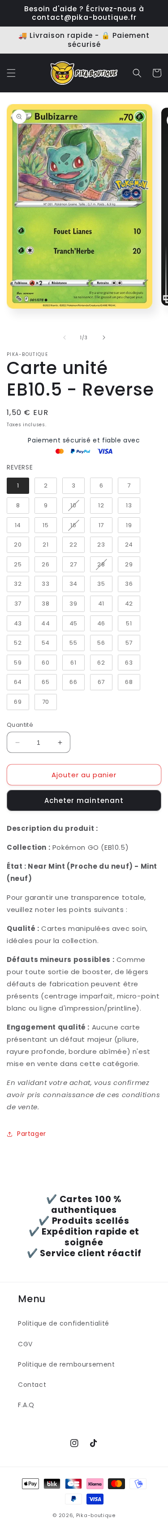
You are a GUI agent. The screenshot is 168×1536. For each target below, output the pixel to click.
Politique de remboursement (66, 1364)
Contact (32, 1384)
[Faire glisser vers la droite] (104, 337)
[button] (11, 73)
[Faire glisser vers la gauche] (64, 337)
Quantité (20, 724)
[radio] (18, 486)
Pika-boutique (96, 1515)
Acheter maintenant (84, 800)
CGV (25, 1344)
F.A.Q (26, 1404)
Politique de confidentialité (63, 1323)
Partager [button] (31, 1133)
